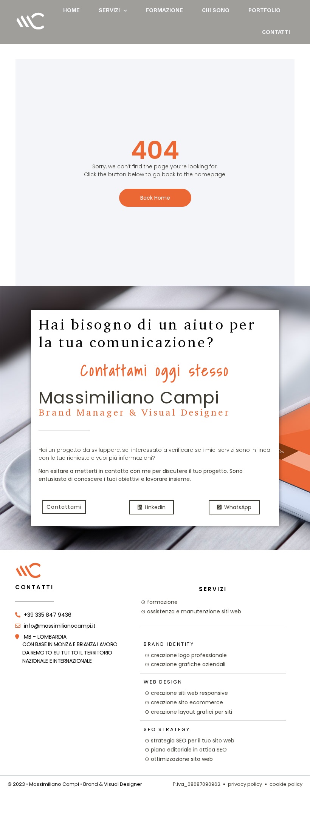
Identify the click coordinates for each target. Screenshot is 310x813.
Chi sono (215, 11)
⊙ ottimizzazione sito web (179, 759)
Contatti (276, 32)
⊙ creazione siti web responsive (186, 693)
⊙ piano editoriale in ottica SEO (186, 749)
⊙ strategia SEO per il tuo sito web (189, 740)
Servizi (109, 11)
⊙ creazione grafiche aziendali (185, 664)
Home (71, 11)
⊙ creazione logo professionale (186, 655)
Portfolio (264, 11)
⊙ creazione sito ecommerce (184, 702)
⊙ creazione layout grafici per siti (188, 712)
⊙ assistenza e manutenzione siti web (191, 611)
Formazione (164, 11)
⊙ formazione (159, 602)
